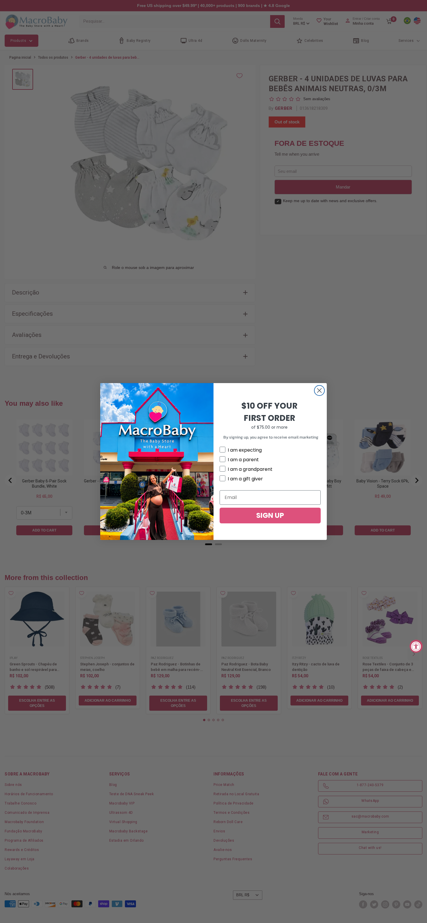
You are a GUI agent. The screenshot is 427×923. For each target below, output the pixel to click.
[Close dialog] (319, 390)
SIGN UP (270, 515)
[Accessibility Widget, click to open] (416, 646)
